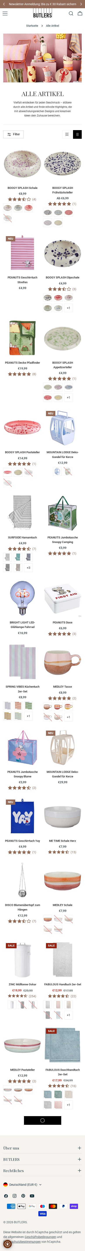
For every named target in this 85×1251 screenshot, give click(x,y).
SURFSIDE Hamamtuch (22, 537)
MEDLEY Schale (62, 905)
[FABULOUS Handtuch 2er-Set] (62, 959)
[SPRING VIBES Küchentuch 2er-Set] (22, 662)
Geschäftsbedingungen (40, 1237)
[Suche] (71, 13)
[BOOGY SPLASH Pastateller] (22, 427)
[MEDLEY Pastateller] (22, 1045)
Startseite (32, 25)
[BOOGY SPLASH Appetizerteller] (62, 338)
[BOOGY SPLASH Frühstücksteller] (62, 163)
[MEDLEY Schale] (62, 880)
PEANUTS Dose (62, 622)
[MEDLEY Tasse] (62, 662)
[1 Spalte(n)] (67, 134)
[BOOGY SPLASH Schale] (22, 163)
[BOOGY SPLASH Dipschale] (62, 253)
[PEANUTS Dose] (62, 598)
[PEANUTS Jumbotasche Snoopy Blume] (22, 747)
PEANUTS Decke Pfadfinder (22, 362)
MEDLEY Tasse (62, 686)
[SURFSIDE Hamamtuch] (22, 513)
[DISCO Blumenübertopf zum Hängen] (22, 880)
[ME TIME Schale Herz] (62, 816)
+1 (68, 308)
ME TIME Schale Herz (62, 840)
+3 (28, 567)
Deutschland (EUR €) (23, 1184)
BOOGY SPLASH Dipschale (62, 277)
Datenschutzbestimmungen (22, 1241)
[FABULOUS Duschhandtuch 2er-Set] (62, 1045)
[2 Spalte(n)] (77, 134)
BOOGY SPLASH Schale (22, 188)
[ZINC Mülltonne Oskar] (22, 959)
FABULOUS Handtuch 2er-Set (62, 984)
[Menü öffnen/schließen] (5, 13)
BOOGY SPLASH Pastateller (22, 452)
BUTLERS (20, 1222)
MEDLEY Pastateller (22, 1069)
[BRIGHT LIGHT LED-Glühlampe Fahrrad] (22, 598)
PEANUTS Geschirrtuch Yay (22, 840)
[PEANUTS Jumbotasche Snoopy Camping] (62, 513)
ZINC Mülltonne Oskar (22, 984)
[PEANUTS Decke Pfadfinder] (22, 338)
